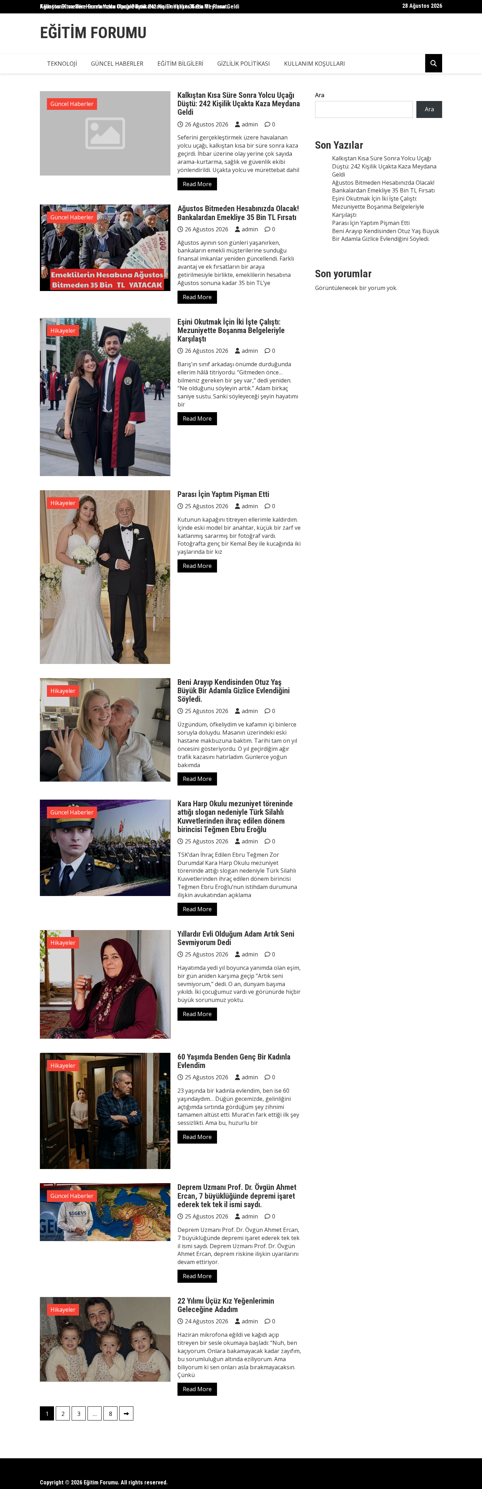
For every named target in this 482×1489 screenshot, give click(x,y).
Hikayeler (63, 330)
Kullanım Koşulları (314, 63)
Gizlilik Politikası (243, 63)
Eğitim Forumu (93, 32)
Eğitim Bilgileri (180, 63)
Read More (197, 184)
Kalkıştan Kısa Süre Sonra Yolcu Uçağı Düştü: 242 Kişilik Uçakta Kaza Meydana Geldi (139, 6)
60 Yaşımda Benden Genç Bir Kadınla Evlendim (233, 1061)
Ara (319, 95)
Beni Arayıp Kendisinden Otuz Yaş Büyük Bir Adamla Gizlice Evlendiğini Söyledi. (233, 691)
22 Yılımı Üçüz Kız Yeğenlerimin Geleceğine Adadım (225, 1305)
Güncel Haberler (117, 63)
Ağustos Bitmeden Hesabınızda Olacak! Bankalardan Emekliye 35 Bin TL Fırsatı (238, 212)
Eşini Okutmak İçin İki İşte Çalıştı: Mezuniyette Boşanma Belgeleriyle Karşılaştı (231, 330)
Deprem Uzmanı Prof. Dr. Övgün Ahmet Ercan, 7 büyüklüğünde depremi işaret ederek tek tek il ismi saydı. (236, 1196)
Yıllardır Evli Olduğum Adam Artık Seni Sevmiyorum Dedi (235, 938)
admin (250, 124)
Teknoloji (62, 63)
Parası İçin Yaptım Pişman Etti (223, 494)
